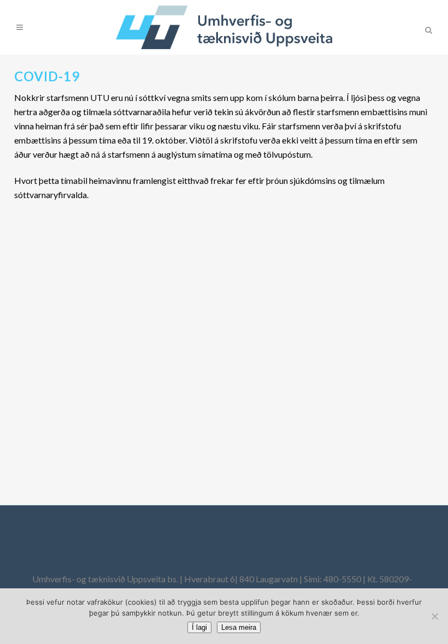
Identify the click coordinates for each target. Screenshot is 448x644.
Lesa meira (238, 627)
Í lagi (199, 627)
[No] (434, 616)
